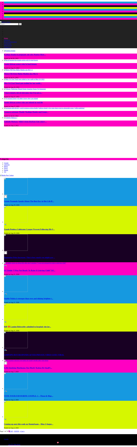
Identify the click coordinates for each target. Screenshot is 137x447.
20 (16, 431)
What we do (8, 45)
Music (6, 166)
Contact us (7, 47)
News (6, 168)
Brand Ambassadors (10, 42)
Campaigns (7, 44)
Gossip (6, 163)
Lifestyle (7, 165)
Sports (6, 170)
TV (5, 172)
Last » (23, 431)
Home (6, 38)
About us (7, 40)
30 (18, 431)
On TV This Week (14, 444)
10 (15, 431)
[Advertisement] (68, 142)
